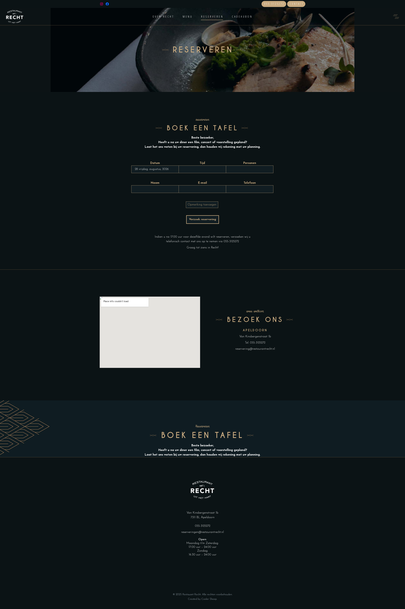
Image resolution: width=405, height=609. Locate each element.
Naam (155, 183)
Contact (297, 4)
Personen (249, 163)
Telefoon (250, 183)
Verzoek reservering (202, 219)
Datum (155, 163)
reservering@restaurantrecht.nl (255, 348)
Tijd (202, 163)
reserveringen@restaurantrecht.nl (202, 532)
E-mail (202, 183)
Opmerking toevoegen (202, 204)
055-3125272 (274, 4)
